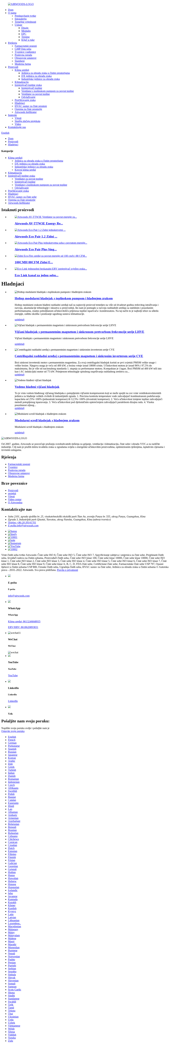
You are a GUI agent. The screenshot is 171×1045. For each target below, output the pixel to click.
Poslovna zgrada (23, 54)
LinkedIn (13, 701)
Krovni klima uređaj (25, 169)
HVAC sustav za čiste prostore (31, 106)
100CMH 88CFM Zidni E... (34, 262)
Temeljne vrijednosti (25, 21)
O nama (12, 12)
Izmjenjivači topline (31, 88)
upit (17, 319)
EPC (23, 33)
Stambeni (20, 61)
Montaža (26, 30)
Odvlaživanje (28, 97)
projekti (12, 493)
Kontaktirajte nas (17, 127)
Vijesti (18, 118)
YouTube (13, 675)
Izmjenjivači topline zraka (28, 85)
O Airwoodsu (15, 502)
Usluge (18, 24)
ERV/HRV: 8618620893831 (23, 627)
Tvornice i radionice (25, 51)
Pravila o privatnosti (67, 570)
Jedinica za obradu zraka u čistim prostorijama (45, 73)
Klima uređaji (22, 70)
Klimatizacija (22, 82)
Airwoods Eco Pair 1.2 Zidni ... (36, 236)
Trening (25, 36)
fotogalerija (21, 18)
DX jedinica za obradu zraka (36, 76)
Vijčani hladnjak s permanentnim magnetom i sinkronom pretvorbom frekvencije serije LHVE (79, 332)
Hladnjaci (20, 103)
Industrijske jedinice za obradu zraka (40, 79)
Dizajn (24, 27)
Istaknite (12, 115)
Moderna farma (23, 64)
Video (18, 124)
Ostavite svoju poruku (13, 731)
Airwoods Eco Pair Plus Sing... (36, 249)
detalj (21, 319)
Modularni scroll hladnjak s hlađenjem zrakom (47, 420)
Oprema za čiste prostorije (28, 109)
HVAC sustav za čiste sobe (22, 196)
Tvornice (13, 467)
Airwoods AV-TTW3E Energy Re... (39, 223)
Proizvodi (13, 67)
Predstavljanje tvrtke (25, 15)
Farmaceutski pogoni (26, 45)
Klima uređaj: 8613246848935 (24, 621)
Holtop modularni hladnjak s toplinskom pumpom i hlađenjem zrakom (64, 298)
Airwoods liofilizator (26, 112)
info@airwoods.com (19, 595)
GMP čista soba (23, 48)
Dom (10, 9)
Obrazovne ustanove (25, 58)
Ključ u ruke (28, 39)
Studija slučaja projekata (27, 121)
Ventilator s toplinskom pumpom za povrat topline (47, 91)
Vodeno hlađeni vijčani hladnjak (37, 387)
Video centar (14, 499)
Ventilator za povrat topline (35, 94)
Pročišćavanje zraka (25, 100)
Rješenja (12, 42)
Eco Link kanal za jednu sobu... (36, 275)
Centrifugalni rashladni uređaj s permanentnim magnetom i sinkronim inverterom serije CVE (79, 356)
